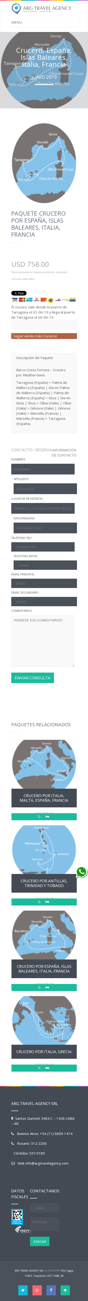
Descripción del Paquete (34, 358)
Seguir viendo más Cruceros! (35, 336)
